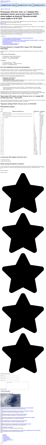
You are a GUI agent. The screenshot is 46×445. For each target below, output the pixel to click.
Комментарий (3, 389)
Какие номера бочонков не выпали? (10, 44)
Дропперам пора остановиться (6, 427)
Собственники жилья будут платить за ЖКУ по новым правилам (13, 414)
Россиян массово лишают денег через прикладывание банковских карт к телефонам (17, 417)
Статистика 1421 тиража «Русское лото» (11, 43)
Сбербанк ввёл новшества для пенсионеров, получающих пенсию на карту (15, 423)
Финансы (5, 440)
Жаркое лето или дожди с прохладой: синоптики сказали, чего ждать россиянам (16, 407)
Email (1, 378)
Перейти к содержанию (5, 0)
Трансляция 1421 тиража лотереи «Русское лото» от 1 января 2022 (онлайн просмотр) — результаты (23, 40)
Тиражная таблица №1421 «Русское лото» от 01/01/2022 (14, 41)
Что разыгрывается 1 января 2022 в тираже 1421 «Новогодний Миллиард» (18, 38)
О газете (4, 434)
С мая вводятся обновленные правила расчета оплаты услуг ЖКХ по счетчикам (16, 410)
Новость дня (3, 23)
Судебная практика (7, 438)
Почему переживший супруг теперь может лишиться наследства (13, 420)
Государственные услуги (8, 439)
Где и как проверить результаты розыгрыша (12, 39)
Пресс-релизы (6, 436)
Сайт (1, 380)
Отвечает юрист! (6, 437)
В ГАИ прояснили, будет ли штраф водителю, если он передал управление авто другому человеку (20, 430)
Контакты (5, 435)
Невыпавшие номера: (7, 42)
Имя (1, 375)
